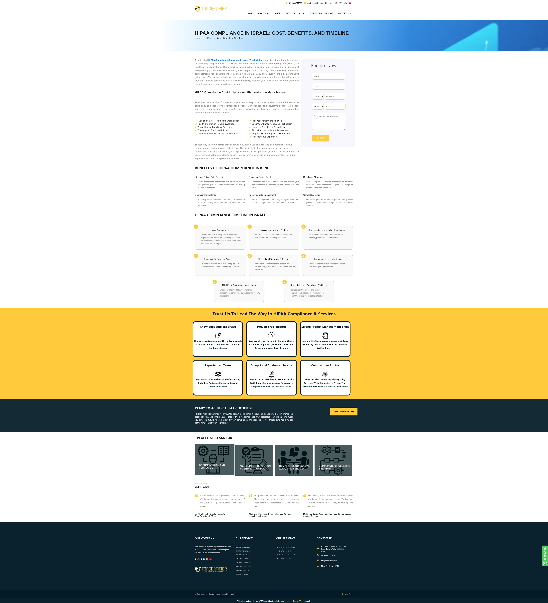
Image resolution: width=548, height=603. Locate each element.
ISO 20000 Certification (243, 566)
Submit (321, 138)
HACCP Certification (242, 570)
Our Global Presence (322, 13)
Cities (302, 13)
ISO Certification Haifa (283, 551)
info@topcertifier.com (315, 3)
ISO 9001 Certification (242, 547)
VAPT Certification (241, 574)
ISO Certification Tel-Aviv (284, 559)
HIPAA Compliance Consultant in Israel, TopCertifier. (235, 60)
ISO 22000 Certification (243, 559)
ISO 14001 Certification (243, 551)
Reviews (290, 13)
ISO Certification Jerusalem (285, 547)
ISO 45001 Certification (243, 555)
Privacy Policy (347, 594)
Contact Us (344, 13)
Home (250, 13)
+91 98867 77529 (295, 3)
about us (262, 13)
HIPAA (209, 38)
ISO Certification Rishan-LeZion (286, 555)
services (276, 13)
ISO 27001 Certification (243, 562)
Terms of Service (299, 601)
